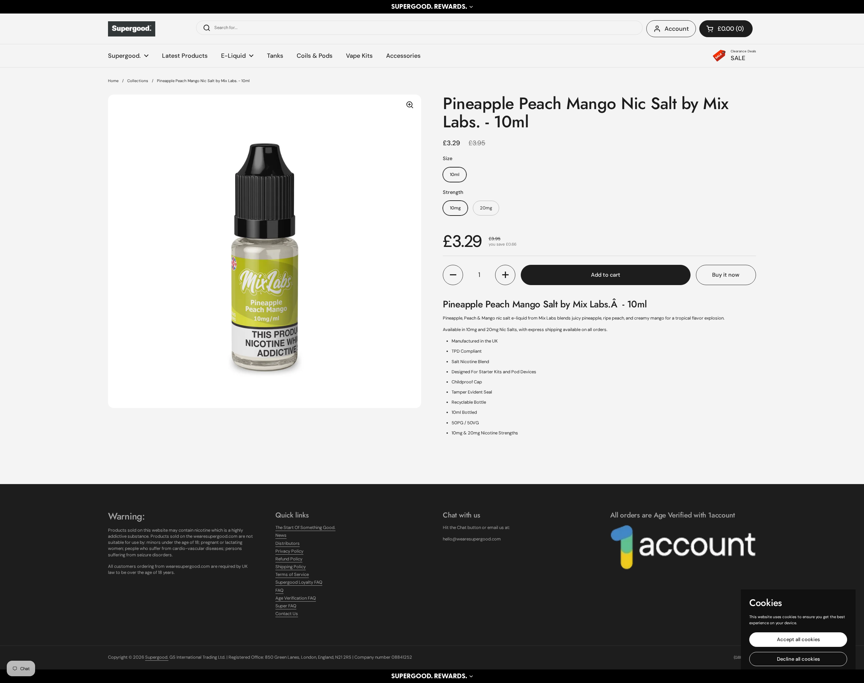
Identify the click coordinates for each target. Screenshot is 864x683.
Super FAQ (285, 606)
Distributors (287, 543)
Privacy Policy (289, 551)
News (281, 535)
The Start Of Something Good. (305, 527)
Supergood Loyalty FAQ (298, 582)
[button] (432, 7)
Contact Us (286, 613)
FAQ (279, 590)
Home (113, 80)
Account (677, 29)
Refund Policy (288, 559)
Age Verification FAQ (295, 598)
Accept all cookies (798, 639)
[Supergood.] (131, 28)
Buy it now (725, 274)
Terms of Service (292, 574)
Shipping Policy (290, 567)
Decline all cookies (798, 659)
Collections (137, 80)
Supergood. (156, 657)
